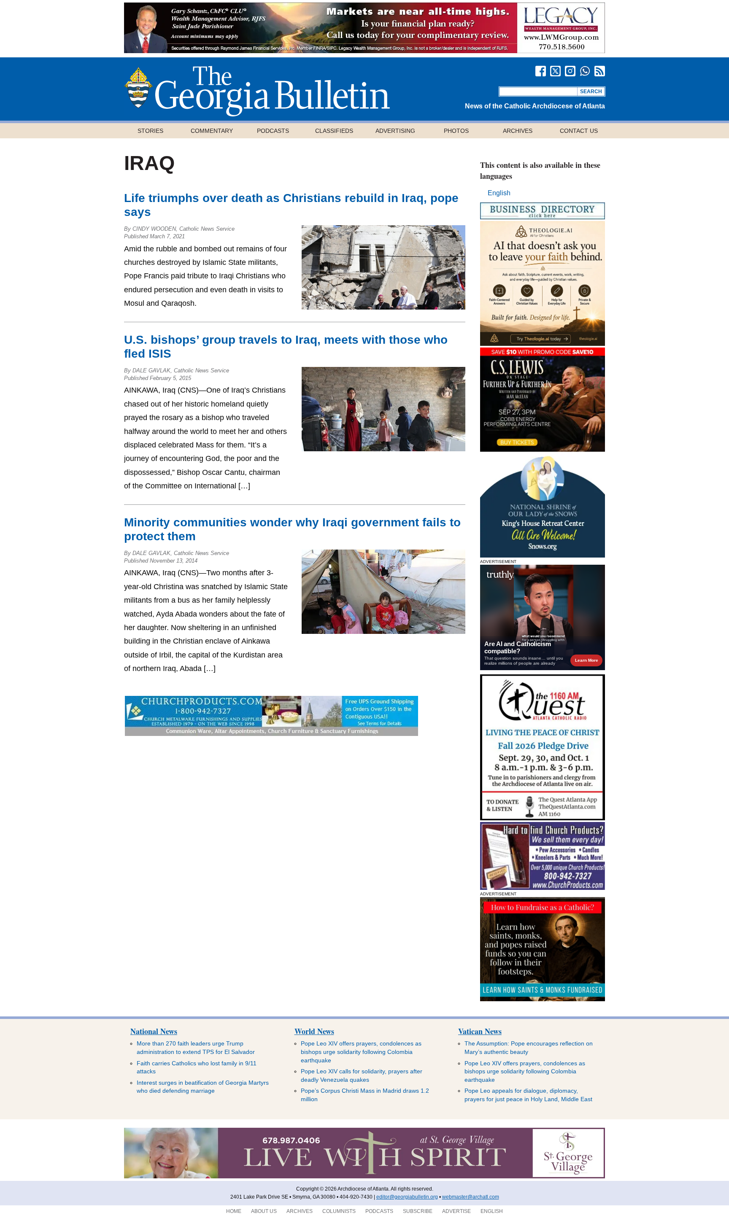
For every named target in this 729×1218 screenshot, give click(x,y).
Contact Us (579, 130)
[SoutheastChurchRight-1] (542, 887)
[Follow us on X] (555, 71)
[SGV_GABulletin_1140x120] (364, 1177)
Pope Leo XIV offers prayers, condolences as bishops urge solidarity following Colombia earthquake (361, 1051)
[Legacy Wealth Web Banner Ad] (364, 50)
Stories (150, 130)
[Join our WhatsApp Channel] (585, 71)
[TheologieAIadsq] (542, 343)
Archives (517, 130)
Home (233, 1211)
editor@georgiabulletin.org (407, 1197)
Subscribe (417, 1211)
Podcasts (273, 130)
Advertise (456, 1211)
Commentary (212, 130)
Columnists (339, 1211)
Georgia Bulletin (257, 91)
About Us (264, 1211)
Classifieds (334, 130)
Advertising (395, 130)
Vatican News (480, 1031)
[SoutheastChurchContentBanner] (271, 733)
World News (314, 1031)
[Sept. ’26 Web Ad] (542, 555)
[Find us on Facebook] (540, 71)
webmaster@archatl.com (470, 1197)
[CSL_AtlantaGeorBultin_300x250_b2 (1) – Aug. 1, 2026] (542, 449)
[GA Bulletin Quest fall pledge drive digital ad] (542, 818)
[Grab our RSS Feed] (599, 71)
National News (153, 1031)
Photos (456, 130)
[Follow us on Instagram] (570, 71)
